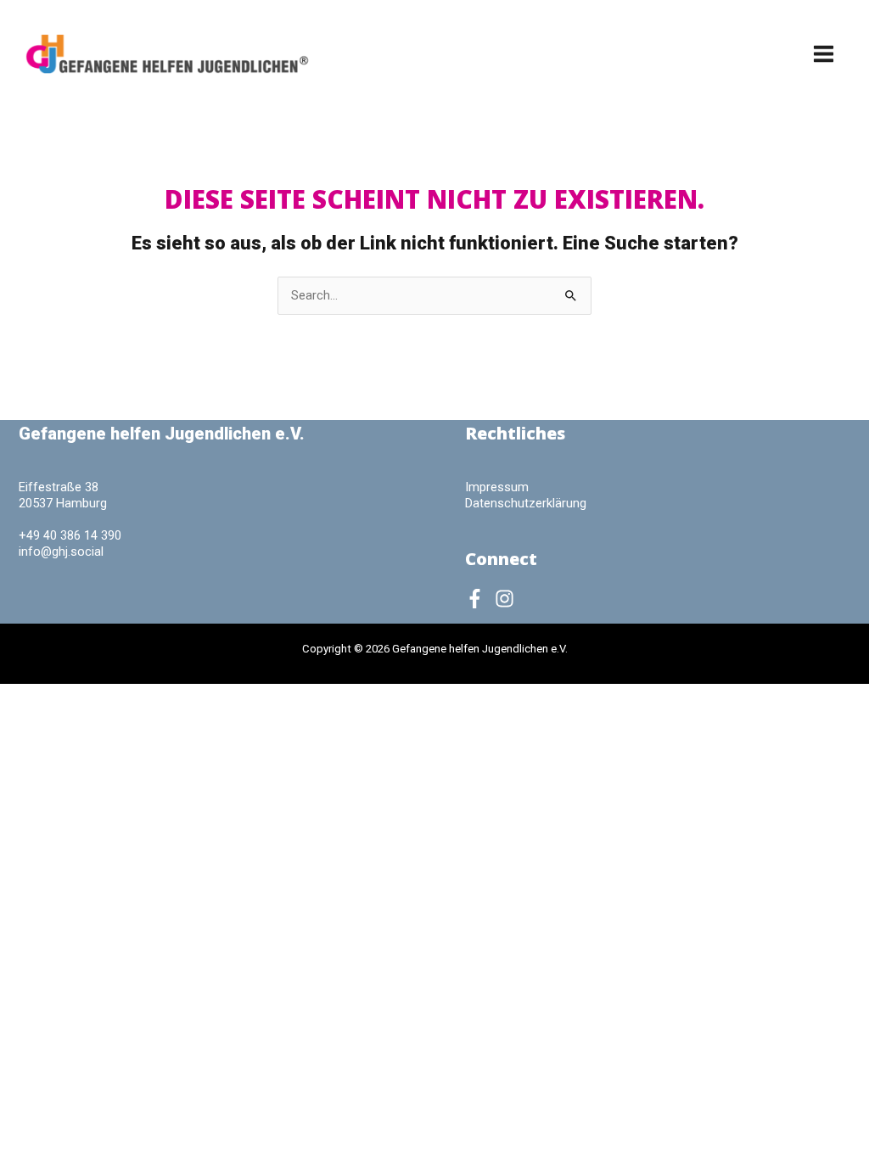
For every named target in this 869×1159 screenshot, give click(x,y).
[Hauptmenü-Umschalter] (823, 54)
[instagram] (507, 598)
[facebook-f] (478, 598)
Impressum (497, 487)
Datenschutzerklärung (525, 503)
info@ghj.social (61, 551)
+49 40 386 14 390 (70, 535)
